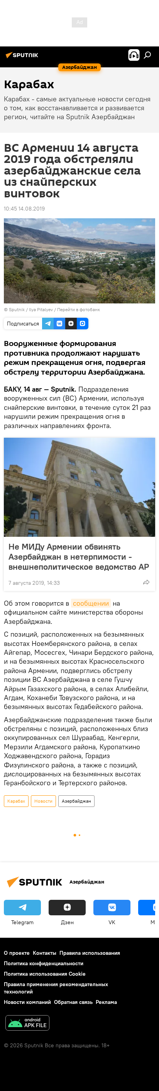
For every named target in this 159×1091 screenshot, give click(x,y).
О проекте (17, 952)
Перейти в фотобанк (78, 309)
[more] (146, 582)
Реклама (106, 1002)
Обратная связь (73, 1002)
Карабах (16, 801)
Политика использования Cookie (45, 973)
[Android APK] (27, 1024)
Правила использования (89, 952)
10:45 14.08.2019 (24, 208)
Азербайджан (76, 801)
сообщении (91, 603)
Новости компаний (27, 1002)
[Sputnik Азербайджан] (23, 58)
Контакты (44, 952)
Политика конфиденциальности (43, 963)
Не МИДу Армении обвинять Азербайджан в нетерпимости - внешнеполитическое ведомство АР (78, 556)
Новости (43, 801)
